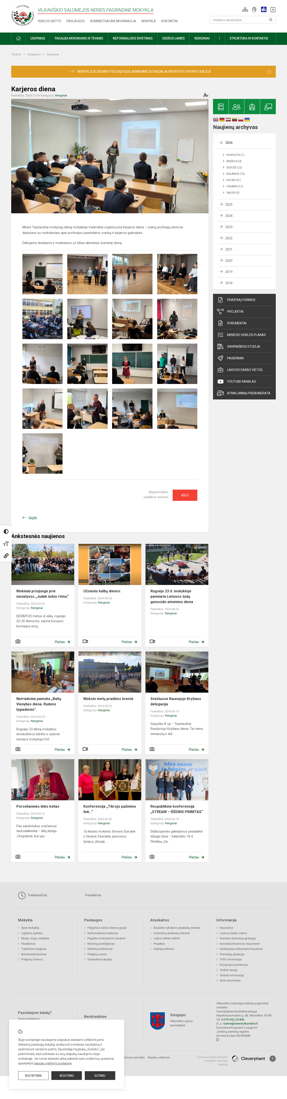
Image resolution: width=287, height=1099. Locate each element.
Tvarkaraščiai (37, 895)
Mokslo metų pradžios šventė (108, 699)
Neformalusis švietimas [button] (133, 38)
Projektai (235, 311)
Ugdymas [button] (37, 38)
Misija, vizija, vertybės (35, 938)
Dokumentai (236, 323)
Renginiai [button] (202, 38)
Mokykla (148, 21)
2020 (229, 260)
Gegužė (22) (234, 167)
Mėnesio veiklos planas (246, 335)
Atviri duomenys (230, 980)
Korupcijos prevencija (234, 964)
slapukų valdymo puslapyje (53, 1063)
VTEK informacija (231, 959)
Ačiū (185, 495)
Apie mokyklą (30, 927)
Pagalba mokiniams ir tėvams (106, 938)
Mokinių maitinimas (100, 949)
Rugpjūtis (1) (235, 155)
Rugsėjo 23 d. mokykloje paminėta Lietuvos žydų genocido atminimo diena (171, 596)
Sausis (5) (232, 192)
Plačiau (60, 642)
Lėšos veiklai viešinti (167, 938)
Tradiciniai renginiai (33, 949)
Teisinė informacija (232, 975)
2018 (229, 283)
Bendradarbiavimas (33, 954)
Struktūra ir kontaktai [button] (249, 38)
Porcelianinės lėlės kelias (37, 806)
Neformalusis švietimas (102, 933)
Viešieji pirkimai (164, 949)
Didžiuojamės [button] (173, 38)
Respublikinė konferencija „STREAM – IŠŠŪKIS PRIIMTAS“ (176, 809)
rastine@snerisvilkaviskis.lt (240, 1023)
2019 (229, 272)
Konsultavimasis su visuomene (240, 943)
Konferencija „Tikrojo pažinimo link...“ (109, 809)
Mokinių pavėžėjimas (101, 943)
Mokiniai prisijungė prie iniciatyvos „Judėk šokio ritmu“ (42, 594)
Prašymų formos (241, 300)
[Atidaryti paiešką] (270, 19)
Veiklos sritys (49, 21)
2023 (229, 227)
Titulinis (16, 54)
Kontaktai (169, 21)
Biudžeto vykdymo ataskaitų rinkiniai (177, 927)
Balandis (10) (235, 173)
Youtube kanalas (241, 381)
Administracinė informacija (113, 21)
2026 (229, 142)
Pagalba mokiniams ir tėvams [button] (79, 38)
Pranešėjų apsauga (232, 954)
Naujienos (34, 54)
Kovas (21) (233, 180)
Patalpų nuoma (97, 954)
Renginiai (53, 54)
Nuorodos (226, 927)
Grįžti (33, 518)
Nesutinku (67, 1075)
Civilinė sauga (228, 970)
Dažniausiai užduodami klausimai (241, 949)
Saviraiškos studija (243, 346)
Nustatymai (33, 1075)
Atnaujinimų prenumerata (248, 393)
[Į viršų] (273, 1058)
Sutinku (99, 1075)
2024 (229, 216)
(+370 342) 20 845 (232, 1019)
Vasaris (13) (234, 186)
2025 (229, 204)
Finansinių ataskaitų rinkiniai (172, 933)
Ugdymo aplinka (32, 933)
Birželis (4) (233, 161)
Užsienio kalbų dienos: (102, 591)
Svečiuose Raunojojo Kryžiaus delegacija (175, 701)
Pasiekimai (235, 358)
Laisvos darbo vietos (245, 370)
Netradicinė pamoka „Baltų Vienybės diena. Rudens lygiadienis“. (38, 704)
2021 (229, 249)
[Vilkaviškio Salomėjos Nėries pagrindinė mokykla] (23, 15)
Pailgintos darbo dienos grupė (107, 927)
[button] (245, 9)
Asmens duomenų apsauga (238, 938)
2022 (229, 238)
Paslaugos (76, 21)
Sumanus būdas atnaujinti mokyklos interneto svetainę (212, 1061)
